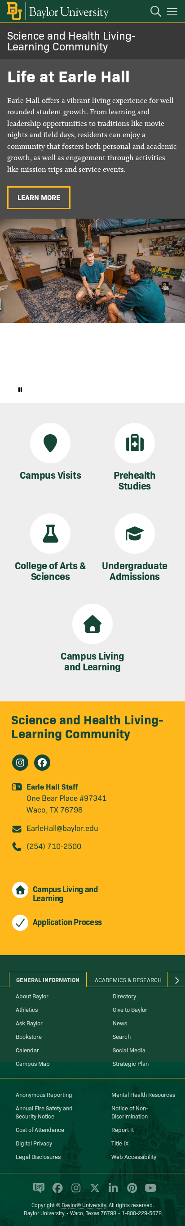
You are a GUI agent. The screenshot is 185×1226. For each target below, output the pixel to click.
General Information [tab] (47, 979)
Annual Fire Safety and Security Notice (44, 1112)
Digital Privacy (34, 1143)
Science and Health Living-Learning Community (71, 40)
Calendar (27, 1050)
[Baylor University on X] (93, 1192)
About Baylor (32, 996)
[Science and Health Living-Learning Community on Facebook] (42, 763)
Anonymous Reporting (44, 1094)
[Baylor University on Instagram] (74, 1192)
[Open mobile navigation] (174, 13)
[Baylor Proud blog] (37, 1192)
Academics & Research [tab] (128, 979)
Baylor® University (84, 1204)
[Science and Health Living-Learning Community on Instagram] (20, 763)
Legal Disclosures (38, 1156)
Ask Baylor (29, 1023)
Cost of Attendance (40, 1129)
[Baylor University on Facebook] (56, 1192)
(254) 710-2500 (53, 845)
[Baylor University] (57, 11)
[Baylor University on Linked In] (111, 1192)
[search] (151, 12)
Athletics (27, 1009)
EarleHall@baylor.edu (62, 827)
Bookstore (29, 1036)
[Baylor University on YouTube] (148, 1192)
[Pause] (20, 389)
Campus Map (33, 1063)
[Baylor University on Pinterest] (130, 1192)
